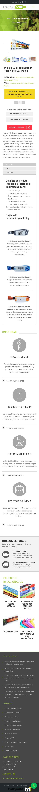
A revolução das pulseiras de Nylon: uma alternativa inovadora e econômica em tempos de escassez (19, 694)
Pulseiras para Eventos (13, 721)
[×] (34, 786)
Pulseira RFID (9, 746)
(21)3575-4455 (9, 774)
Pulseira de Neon (11, 734)
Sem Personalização (19, 119)
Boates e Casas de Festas (18, 83)
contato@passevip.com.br (14, 778)
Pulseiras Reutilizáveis (12, 729)
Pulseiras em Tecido (11, 80)
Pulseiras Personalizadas (13, 725)
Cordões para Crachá (12, 713)
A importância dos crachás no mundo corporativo (18, 669)
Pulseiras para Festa (12, 717)
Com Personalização (19, 114)
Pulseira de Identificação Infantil (16, 742)
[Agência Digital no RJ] (28, 789)
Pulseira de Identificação (13, 708)
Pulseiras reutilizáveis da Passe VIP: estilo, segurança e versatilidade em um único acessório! (20, 678)
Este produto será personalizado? (19, 109)
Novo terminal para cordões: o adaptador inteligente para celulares (19, 662)
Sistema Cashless (11, 751)
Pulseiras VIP (9, 738)
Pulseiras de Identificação (25, 77)
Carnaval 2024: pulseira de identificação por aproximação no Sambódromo (19, 686)
